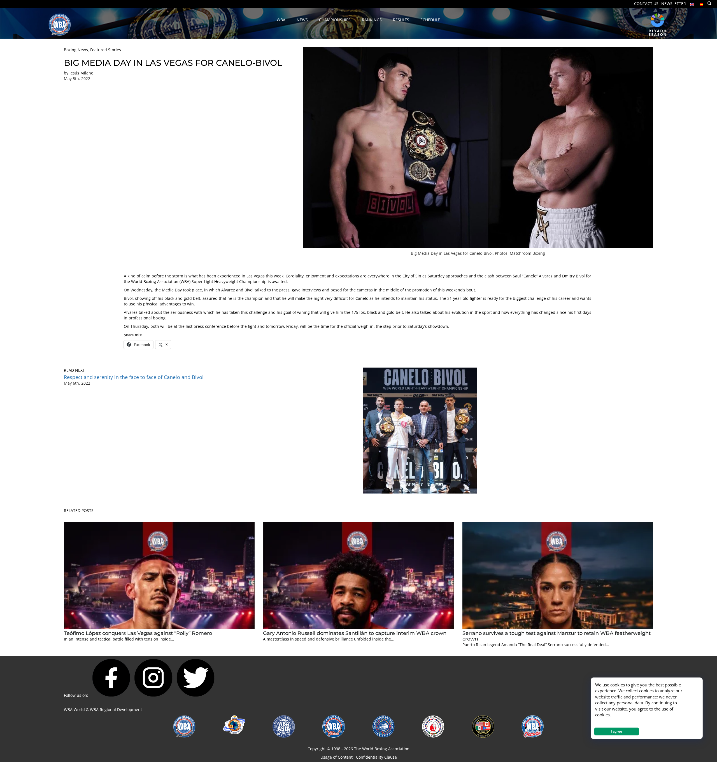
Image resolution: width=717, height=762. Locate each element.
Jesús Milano (81, 73)
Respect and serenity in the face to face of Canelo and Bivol (134, 377)
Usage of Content (336, 757)
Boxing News (76, 49)
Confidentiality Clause (376, 757)
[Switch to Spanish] (701, 3)
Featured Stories (105, 49)
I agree (616, 731)
